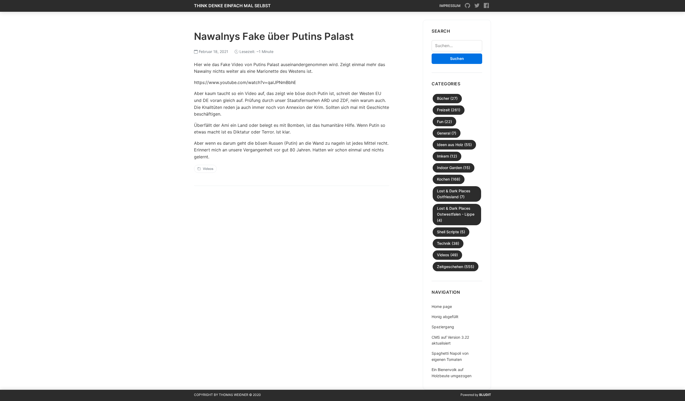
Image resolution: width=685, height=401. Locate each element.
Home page (442, 306)
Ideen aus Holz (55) (454, 144)
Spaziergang (443, 326)
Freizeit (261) (448, 110)
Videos (208, 169)
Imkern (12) (447, 156)
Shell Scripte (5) (451, 232)
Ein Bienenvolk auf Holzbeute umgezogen (451, 372)
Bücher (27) (447, 98)
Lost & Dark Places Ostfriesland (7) (453, 194)
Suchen (457, 58)
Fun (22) (444, 121)
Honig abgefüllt (445, 316)
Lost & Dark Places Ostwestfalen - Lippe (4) (455, 214)
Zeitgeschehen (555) (455, 266)
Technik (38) (448, 243)
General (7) (446, 133)
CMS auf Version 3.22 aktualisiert (450, 340)
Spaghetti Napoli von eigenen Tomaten (450, 356)
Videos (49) (447, 255)
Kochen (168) (448, 179)
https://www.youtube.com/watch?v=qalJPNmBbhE (245, 82)
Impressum (450, 5)
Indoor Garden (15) (453, 167)
